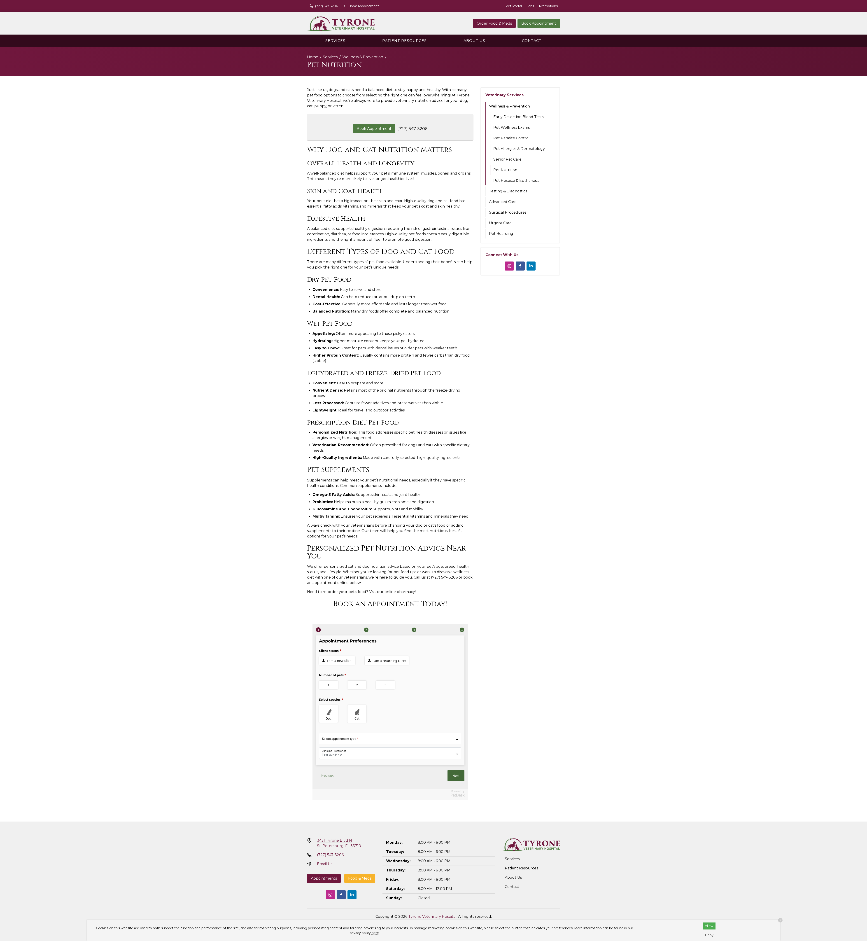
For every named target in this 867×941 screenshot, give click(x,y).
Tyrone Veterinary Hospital (432, 916)
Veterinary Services (504, 95)
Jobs (530, 6)
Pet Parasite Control (511, 138)
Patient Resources (404, 41)
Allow (709, 926)
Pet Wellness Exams (511, 127)
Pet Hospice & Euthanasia (516, 180)
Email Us (324, 864)
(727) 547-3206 (412, 128)
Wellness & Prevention (362, 57)
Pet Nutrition (505, 170)
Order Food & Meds (494, 23)
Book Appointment (538, 23)
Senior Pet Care (507, 159)
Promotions (548, 6)
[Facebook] (520, 266)
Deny (709, 935)
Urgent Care (500, 223)
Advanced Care (503, 202)
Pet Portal (514, 6)
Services (335, 41)
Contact (532, 41)
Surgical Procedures (507, 212)
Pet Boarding (501, 233)
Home (312, 57)
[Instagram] (509, 266)
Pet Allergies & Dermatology (519, 149)
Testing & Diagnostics (508, 191)
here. (376, 933)
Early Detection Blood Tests (518, 117)
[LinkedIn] (531, 266)
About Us (474, 41)
